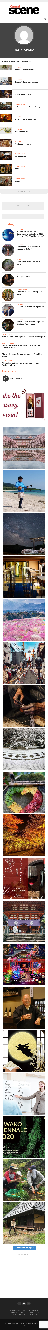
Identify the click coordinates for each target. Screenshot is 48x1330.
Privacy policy (32, 1314)
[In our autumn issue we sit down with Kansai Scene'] (24, 1008)
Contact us (34, 1312)
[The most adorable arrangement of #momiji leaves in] (24, 792)
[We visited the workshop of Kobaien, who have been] (24, 706)
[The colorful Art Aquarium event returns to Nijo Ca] (24, 965)
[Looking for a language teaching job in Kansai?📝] (24, 1094)
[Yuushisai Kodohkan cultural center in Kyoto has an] (24, 577)
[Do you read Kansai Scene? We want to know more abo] (24, 405)
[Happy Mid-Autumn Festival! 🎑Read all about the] (24, 1051)
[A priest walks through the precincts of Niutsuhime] (24, 921)
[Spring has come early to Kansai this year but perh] (24, 491)
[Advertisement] (24, 1271)
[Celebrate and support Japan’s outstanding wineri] (24, 878)
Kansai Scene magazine (19, 1312)
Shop (24, 1310)
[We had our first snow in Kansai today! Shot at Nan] (24, 749)
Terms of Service (18, 1314)
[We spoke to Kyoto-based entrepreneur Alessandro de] (24, 663)
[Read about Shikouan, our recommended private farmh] (24, 1223)
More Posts (24, 191)
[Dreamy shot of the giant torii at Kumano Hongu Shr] (24, 534)
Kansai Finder (15, 1310)
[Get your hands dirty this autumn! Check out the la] (24, 1180)
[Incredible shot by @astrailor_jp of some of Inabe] (24, 620)
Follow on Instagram (25, 1247)
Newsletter (33, 1310)
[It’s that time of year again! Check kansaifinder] (24, 835)
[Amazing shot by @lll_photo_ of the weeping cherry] (24, 448)
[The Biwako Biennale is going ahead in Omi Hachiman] (24, 1137)
